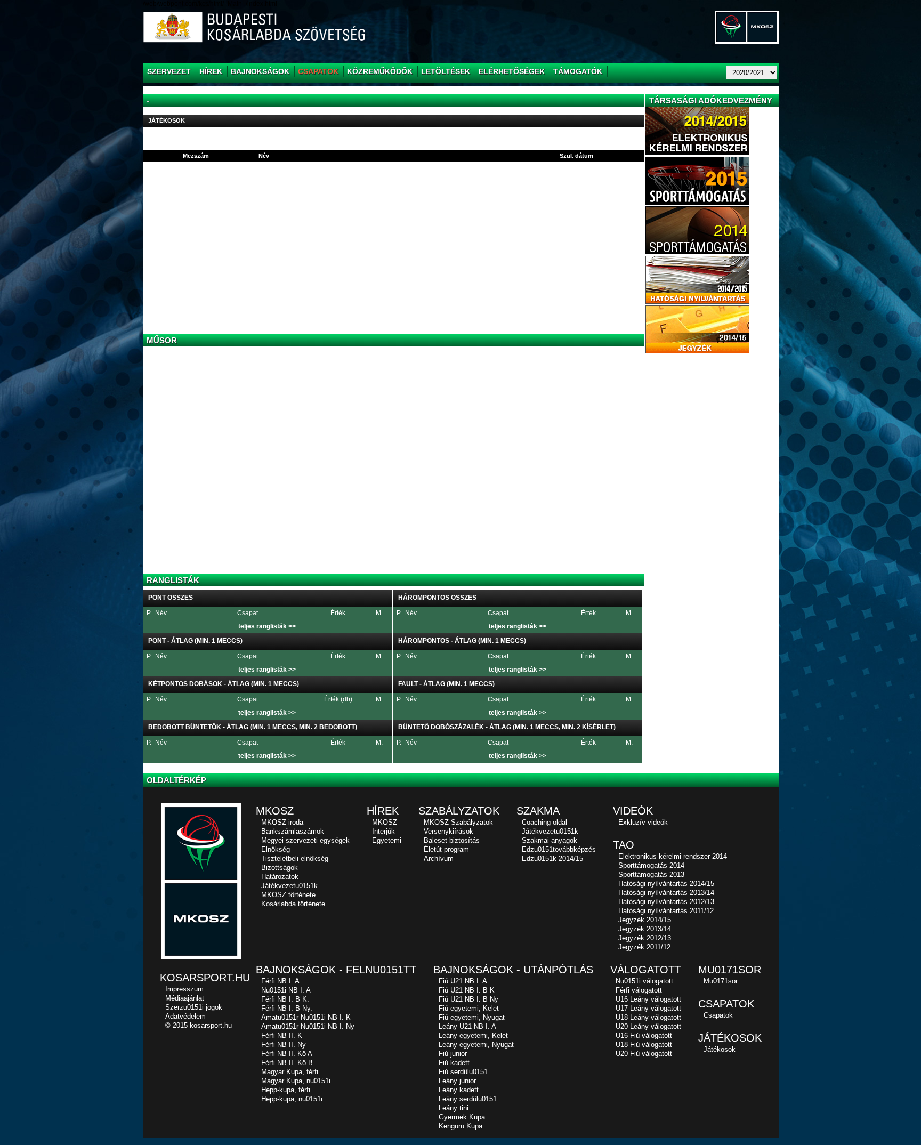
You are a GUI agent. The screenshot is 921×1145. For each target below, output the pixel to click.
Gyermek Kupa (462, 1117)
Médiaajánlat (184, 998)
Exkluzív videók (643, 822)
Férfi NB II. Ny (283, 1045)
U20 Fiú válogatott (644, 1054)
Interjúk (383, 831)
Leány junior (457, 1081)
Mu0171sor (721, 981)
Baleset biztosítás (452, 840)
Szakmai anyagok (549, 840)
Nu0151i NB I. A (286, 990)
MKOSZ (384, 822)
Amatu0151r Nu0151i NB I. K (306, 1017)
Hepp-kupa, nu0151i (291, 1099)
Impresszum (184, 989)
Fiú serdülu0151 (463, 1072)
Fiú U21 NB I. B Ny (468, 999)
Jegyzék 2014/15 (644, 920)
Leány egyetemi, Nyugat (476, 1045)
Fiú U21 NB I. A (463, 981)
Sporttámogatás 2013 (651, 874)
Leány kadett (459, 1090)
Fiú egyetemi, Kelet (469, 1008)
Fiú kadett (454, 1063)
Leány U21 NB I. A (467, 1026)
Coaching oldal (544, 822)
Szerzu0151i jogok (193, 1007)
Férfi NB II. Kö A (286, 1054)
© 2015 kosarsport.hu (198, 1025)
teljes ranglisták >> (267, 626)
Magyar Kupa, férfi (289, 1072)
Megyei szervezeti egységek (305, 840)
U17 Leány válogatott (648, 1008)
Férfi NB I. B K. (285, 999)
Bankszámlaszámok (292, 831)
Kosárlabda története (293, 904)
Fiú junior (453, 1054)
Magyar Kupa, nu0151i (295, 1081)
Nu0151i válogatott (644, 981)
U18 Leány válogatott (648, 1017)
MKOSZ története (288, 895)
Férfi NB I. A (280, 981)
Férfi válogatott (639, 990)
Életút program (446, 849)
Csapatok (718, 1015)
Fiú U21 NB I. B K (467, 990)
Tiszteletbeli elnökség (294, 858)
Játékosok (720, 1049)
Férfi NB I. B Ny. (286, 1008)
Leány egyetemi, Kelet (473, 1035)
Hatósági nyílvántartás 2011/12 (666, 911)
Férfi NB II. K (281, 1035)
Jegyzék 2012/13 (644, 938)
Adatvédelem (185, 1016)
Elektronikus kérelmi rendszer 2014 (672, 856)
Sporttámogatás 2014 (651, 865)
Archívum (439, 858)
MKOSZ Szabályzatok (458, 822)
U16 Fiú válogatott (644, 1035)
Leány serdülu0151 (468, 1099)
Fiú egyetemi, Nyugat (472, 1017)
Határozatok (279, 877)
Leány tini (453, 1108)
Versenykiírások (448, 831)
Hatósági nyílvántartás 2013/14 (666, 893)
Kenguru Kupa (460, 1126)
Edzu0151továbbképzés (559, 849)
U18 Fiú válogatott (644, 1045)
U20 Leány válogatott (648, 1026)
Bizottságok (279, 868)
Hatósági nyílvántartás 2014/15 (666, 884)
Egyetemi (386, 840)
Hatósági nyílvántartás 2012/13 (666, 902)
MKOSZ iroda (282, 822)
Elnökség (275, 849)
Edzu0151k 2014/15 (552, 858)
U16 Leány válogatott (648, 999)
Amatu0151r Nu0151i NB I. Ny (307, 1026)
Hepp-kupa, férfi (285, 1090)
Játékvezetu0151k (289, 886)
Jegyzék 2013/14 (644, 929)
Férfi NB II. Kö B (287, 1063)
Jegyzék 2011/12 (644, 947)
